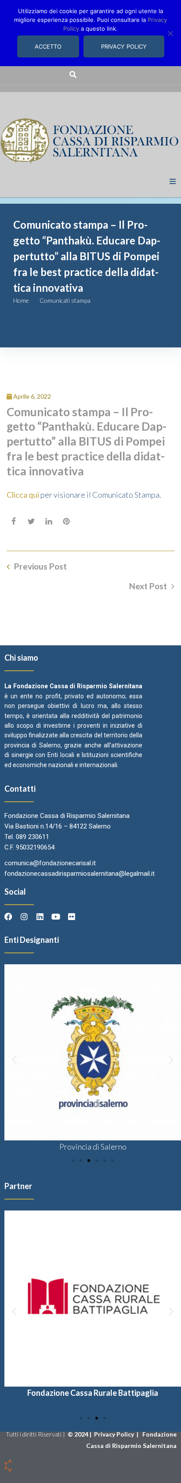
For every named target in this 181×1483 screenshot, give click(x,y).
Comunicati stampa (65, 300)
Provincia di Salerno (93, 1146)
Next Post (148, 586)
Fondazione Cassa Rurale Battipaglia (92, 1393)
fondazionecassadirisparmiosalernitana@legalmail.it (79, 874)
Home (21, 300)
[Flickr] (72, 916)
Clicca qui (23, 494)
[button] (173, 181)
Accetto (48, 46)
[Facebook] (8, 916)
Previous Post (40, 566)
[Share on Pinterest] (66, 521)
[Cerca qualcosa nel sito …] (72, 74)
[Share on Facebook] (14, 521)
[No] (170, 33)
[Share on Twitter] (31, 521)
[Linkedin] (40, 916)
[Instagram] (24, 916)
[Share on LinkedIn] (49, 521)
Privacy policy (124, 46)
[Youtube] (56, 916)
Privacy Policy (114, 1434)
